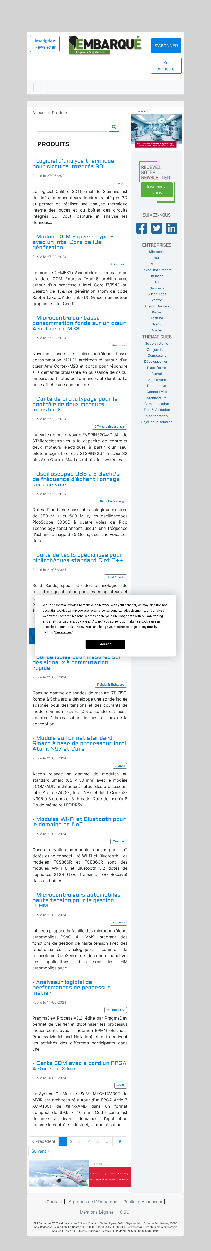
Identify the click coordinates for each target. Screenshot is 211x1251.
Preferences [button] (63, 632)
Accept (105, 644)
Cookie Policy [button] (75, 626)
